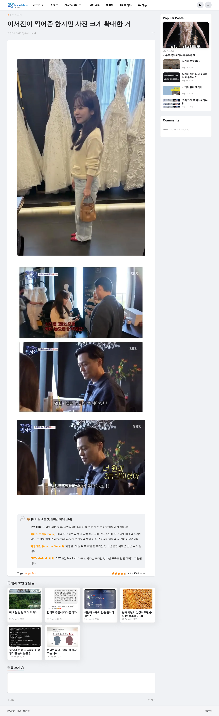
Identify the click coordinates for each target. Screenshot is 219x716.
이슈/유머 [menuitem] (38, 5)
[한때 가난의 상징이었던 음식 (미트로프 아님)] (137, 599)
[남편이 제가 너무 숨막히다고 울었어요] (171, 77)
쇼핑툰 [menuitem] (54, 5)
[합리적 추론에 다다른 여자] (62, 599)
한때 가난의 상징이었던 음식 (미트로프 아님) (137, 614)
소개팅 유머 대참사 (192, 87)
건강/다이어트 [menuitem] (72, 5)
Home (208, 710)
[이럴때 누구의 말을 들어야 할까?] (100, 599)
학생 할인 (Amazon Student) (47, 546)
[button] (200, 5)
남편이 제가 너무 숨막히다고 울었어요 (195, 75)
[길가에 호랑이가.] (171, 64)
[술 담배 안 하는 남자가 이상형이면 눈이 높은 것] (25, 636)
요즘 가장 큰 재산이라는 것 (195, 102)
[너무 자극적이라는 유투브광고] (186, 35)
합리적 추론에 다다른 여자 (62, 612)
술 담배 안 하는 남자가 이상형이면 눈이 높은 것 (24, 651)
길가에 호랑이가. (191, 60)
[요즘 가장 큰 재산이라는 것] (171, 103)
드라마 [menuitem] (127, 5)
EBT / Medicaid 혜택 (42, 558)
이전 (150, 699)
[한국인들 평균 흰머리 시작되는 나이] (62, 636)
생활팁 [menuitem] (110, 5)
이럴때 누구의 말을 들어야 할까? (99, 614)
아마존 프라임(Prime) (42, 534)
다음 (12, 699)
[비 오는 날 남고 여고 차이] (25, 599)
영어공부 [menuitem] (94, 5)
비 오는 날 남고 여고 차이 (23, 612)
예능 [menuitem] (144, 5)
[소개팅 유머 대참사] (171, 90)
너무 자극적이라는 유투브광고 (179, 55)
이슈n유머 (17, 15)
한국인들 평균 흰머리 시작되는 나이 (62, 651)
